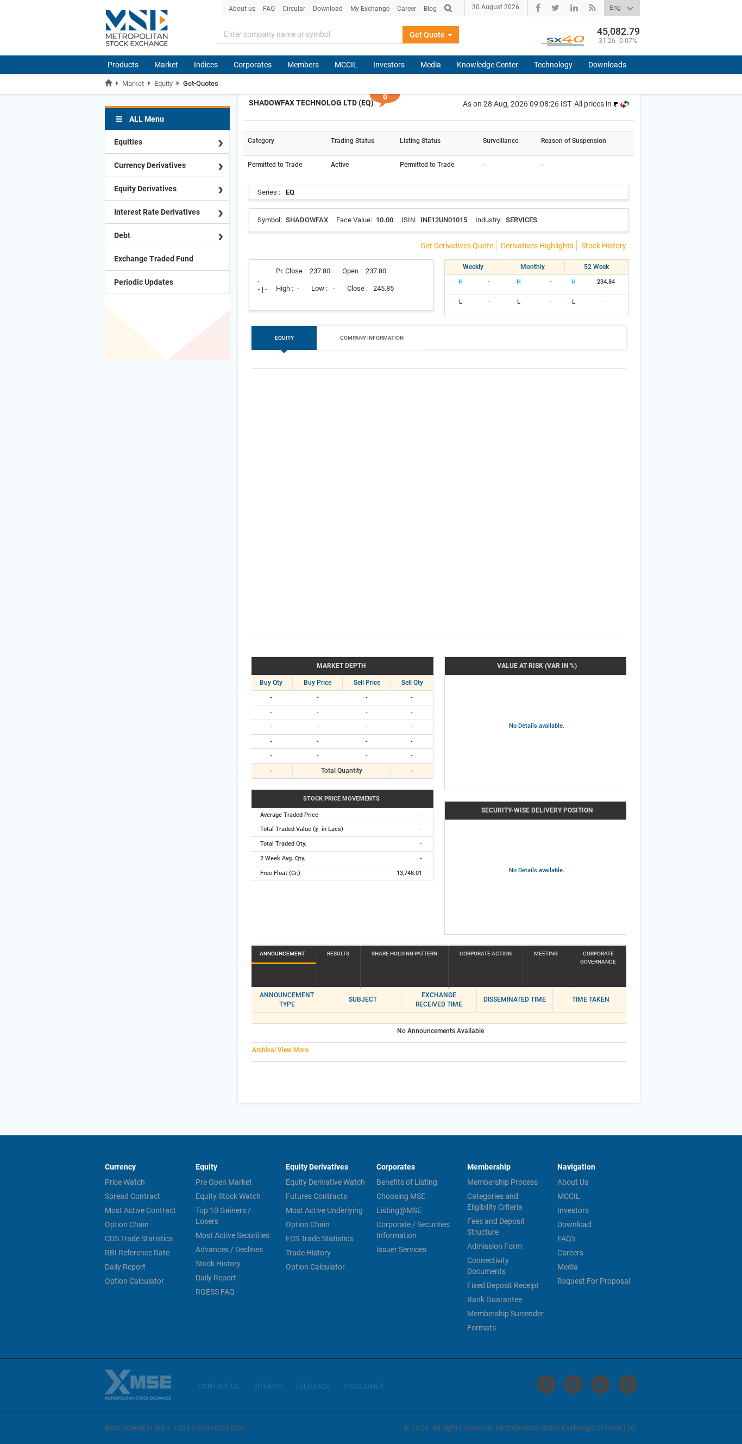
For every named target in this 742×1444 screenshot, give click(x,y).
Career (406, 8)
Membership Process (502, 1182)
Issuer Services (401, 1249)
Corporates (253, 64)
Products (123, 64)
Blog (430, 8)
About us (242, 8)
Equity (163, 83)
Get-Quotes (200, 83)
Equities (128, 141)
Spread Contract (132, 1196)
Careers (570, 1252)
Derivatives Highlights (537, 245)
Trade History (308, 1252)
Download (328, 8)
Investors (389, 64)
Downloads (607, 64)
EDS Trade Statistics (319, 1238)
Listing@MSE (399, 1210)
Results (338, 954)
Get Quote (428, 34)
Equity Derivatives (145, 188)
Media (430, 64)
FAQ (269, 8)
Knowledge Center (487, 64)
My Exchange (369, 8)
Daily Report (125, 1266)
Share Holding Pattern (404, 954)
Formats (481, 1327)
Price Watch (125, 1182)
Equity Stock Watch (228, 1196)
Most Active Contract (140, 1210)
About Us (572, 1182)
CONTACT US (219, 1386)
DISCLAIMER (363, 1386)
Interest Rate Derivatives (157, 212)
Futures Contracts (316, 1196)
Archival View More (280, 1050)
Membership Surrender (505, 1313)
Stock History (603, 245)
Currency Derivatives (150, 165)
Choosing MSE (400, 1196)
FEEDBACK (313, 1386)
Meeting (546, 954)
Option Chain (127, 1224)
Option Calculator (134, 1281)
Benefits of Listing (406, 1182)
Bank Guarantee (494, 1299)
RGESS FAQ (215, 1291)
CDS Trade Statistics (139, 1238)
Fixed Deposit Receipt (503, 1285)
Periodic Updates (143, 282)
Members (303, 64)
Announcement (282, 954)
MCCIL (346, 64)
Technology (553, 64)
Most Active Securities (232, 1235)
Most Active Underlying (324, 1210)
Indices (206, 64)
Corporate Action (486, 954)
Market (166, 64)
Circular (293, 8)
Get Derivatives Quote (456, 245)
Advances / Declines (229, 1249)
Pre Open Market (224, 1182)
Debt (122, 235)
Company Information (372, 338)
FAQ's (566, 1238)
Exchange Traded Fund (153, 258)
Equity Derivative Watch (325, 1182)
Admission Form (494, 1246)
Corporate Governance (598, 957)
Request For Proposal (593, 1281)
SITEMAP (267, 1386)
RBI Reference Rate (137, 1252)
